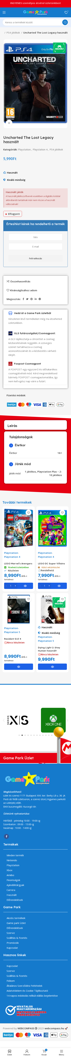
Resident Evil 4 (12, 638)
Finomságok (13, 880)
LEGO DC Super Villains (51, 563)
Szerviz (11, 932)
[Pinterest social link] (31, 299)
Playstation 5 (12, 632)
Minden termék (15, 855)
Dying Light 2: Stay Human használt (49, 649)
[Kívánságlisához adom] (28, 512)
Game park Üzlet (16, 923)
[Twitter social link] (27, 299)
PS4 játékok (13, 32)
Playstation (24, 149)
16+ (59, 453)
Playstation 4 (40, 149)
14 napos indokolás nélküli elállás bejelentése (32, 995)
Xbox (9, 870)
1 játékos (30, 471)
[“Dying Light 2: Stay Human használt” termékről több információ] (52, 667)
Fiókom (11, 980)
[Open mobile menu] (4, 12)
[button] (4, 720)
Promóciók (13, 942)
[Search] (65, 22)
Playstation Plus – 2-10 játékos (49, 473)
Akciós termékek (16, 918)
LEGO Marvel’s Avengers (18, 563)
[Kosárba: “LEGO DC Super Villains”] (52, 586)
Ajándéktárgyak (15, 885)
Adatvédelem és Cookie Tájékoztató (27, 990)
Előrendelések (15, 899)
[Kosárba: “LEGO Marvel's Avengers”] (18, 586)
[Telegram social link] (40, 299)
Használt (12, 172)
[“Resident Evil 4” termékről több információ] (18, 667)
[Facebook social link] (23, 299)
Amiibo (10, 875)
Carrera (11, 890)
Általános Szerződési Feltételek (24, 985)
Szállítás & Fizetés (17, 937)
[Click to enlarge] (9, 123)
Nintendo (12, 860)
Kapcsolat (12, 947)
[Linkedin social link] (36, 299)
